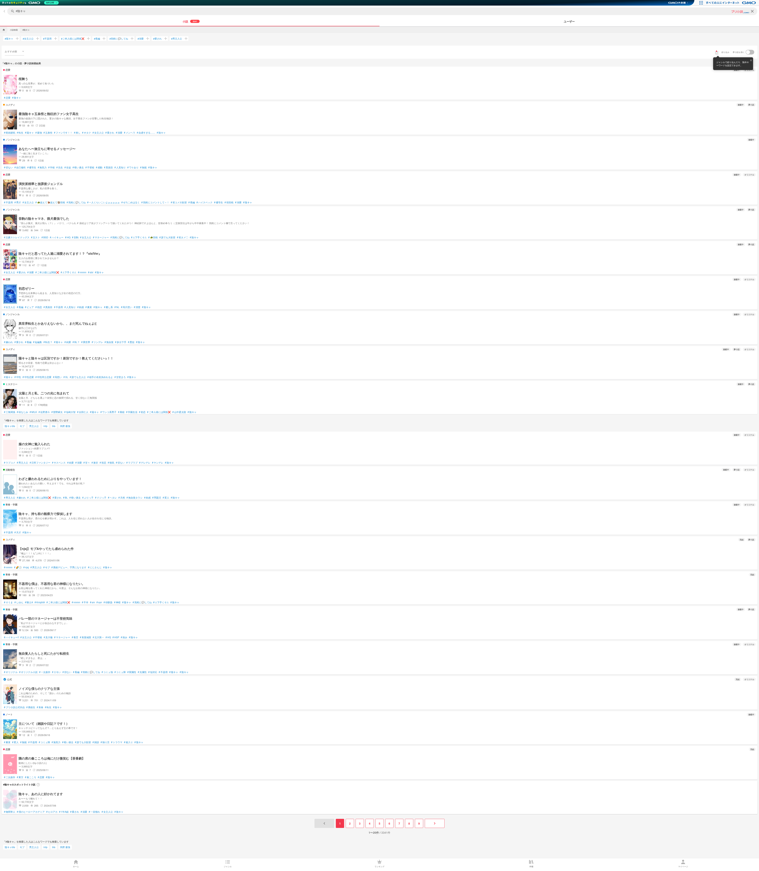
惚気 (111, 462)
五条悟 (47, 132)
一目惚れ (94, 811)
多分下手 (120, 342)
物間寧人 (9, 811)
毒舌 (75, 637)
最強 (38, 132)
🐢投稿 (153, 237)
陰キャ (16, 97)
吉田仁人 (82, 412)
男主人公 (176, 38)
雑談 (96, 742)
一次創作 (44, 672)
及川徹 (48, 637)
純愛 (67, 342)
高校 (121, 412)
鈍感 (80, 307)
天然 (121, 497)
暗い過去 (78, 167)
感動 (99, 167)
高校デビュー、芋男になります (68, 567)
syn (99, 602)
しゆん (18, 602)
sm (92, 602)
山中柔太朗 (179, 412)
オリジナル (11, 672)
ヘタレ (112, 497)
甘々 (86, 462)
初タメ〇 (182, 237)
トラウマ (116, 742)
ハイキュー (56, 237)
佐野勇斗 (44, 412)
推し (77, 132)
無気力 (42, 167)
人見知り (120, 167)
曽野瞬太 (57, 412)
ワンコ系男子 (108, 412)
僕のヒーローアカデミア (31, 811)
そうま (8, 602)
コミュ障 (120, 672)
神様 (117, 602)
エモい (56, 672)
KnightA (40, 602)
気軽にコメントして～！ (155, 202)
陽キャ (9, 38)
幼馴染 (108, 602)
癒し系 (108, 307)
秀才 (17, 202)
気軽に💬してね (119, 38)
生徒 (67, 167)
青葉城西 (85, 637)
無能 (143, 167)
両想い (57, 377)
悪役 (131, 342)
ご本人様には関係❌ (72, 38)
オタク (86, 132)
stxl (90, 272)
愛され (157, 38)
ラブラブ (132, 462)
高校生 (30, 707)
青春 (40, 707)
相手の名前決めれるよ (100, 377)
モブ (22, 426)
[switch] (750, 52)
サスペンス (59, 462)
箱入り (128, 742)
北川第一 (98, 637)
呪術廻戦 (9, 132)
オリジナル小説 (28, 672)
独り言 (105, 742)
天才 (17, 532)
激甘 (95, 462)
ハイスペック (204, 202)
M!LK (33, 412)
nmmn (82, 272)
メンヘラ (129, 132)
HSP (115, 637)
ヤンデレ (157, 462)
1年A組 (64, 811)
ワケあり (133, 167)
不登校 (89, 167)
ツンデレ (97, 342)
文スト (35, 237)
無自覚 (109, 342)
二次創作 (9, 777)
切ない (8, 167)
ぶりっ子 (87, 497)
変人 (166, 497)
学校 (51, 167)
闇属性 (131, 672)
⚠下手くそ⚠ (139, 237)
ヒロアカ (52, 811)
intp (45, 426)
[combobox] (14, 51)
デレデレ (144, 462)
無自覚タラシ (134, 497)
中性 (17, 377)
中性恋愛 (28, 377)
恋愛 (7, 97)
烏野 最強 (65, 426)
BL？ (76, 342)
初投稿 (229, 202)
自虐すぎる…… (146, 132)
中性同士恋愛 (43, 377)
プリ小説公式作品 (14, 707)
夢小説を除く (739, 52)
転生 (20, 132)
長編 (97, 38)
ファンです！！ (63, 132)
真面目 (108, 167)
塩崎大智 (70, 412)
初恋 (38, 307)
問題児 (156, 497)
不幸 (85, 602)
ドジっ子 (100, 497)
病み (124, 637)
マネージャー (101, 237)
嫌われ (8, 342)
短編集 (37, 342)
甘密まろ (120, 377)
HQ (67, 237)
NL (116, 307)
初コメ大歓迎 (179, 202)
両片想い (126, 307)
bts (53, 426)
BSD (45, 237)
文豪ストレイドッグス (16, 237)
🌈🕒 (18, 567)
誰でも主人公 (78, 377)
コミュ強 (107, 672)
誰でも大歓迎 (167, 237)
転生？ (47, 342)
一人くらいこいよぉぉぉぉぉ (103, 202)
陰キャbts (10, 426)
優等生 (31, 167)
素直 (88, 307)
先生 (59, 167)
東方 (20, 777)
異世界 (85, 342)
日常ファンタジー (40, 462)
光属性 (142, 672)
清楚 (137, 307)
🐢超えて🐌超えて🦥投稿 (50, 202)
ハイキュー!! (11, 637)
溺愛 (141, 38)
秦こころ (30, 777)
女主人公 (28, 38)
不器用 (47, 38)
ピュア (29, 307)
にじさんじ (95, 567)
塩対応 (152, 672)
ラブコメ (9, 462)
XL (65, 377)
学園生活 (131, 412)
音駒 (75, 237)
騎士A (29, 602)
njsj (26, 567)
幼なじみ (22, 412)
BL (65, 497)
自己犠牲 (20, 167)
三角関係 (9, 412)
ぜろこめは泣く (130, 202)
